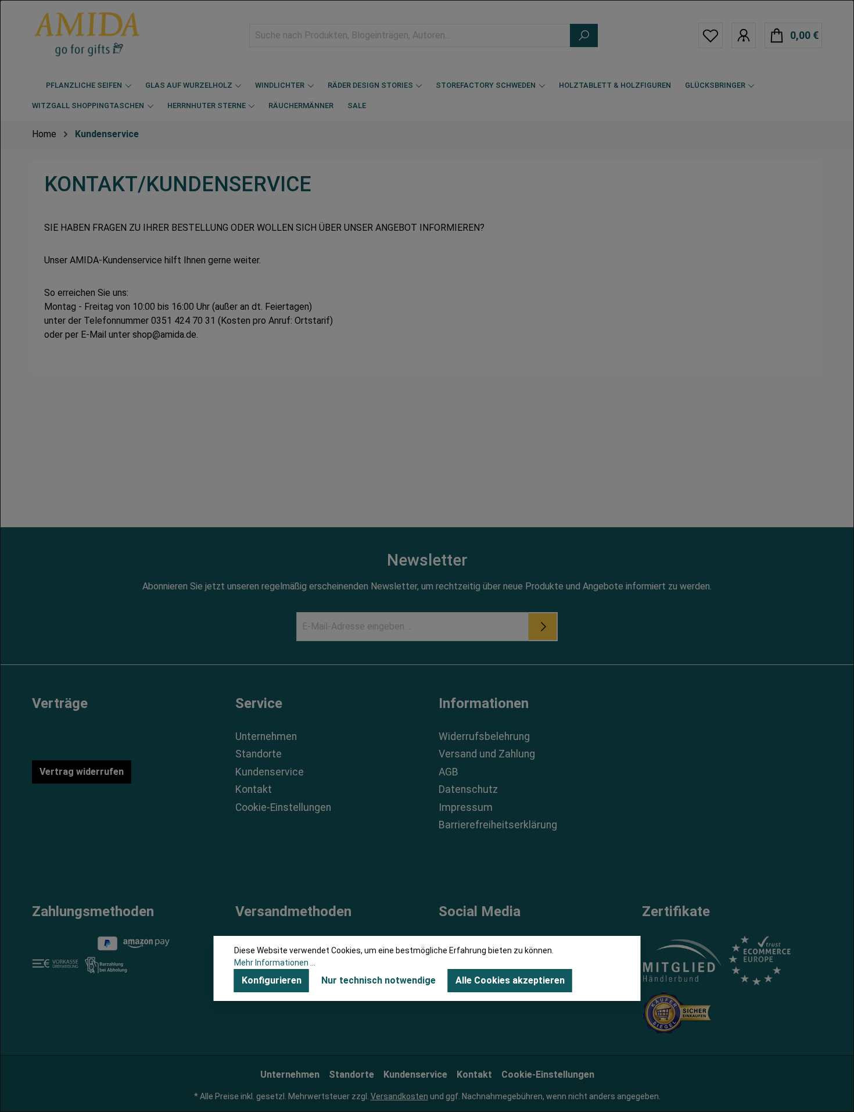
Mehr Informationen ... (274, 962)
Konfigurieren (272, 980)
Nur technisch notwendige (378, 980)
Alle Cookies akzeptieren (510, 980)
